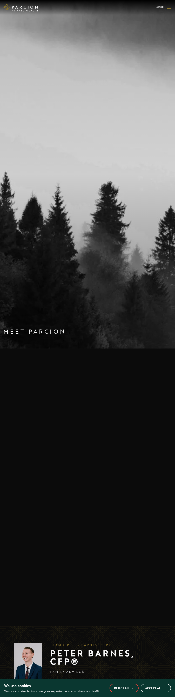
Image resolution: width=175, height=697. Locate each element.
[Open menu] (169, 7)
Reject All (122, 688)
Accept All (153, 688)
